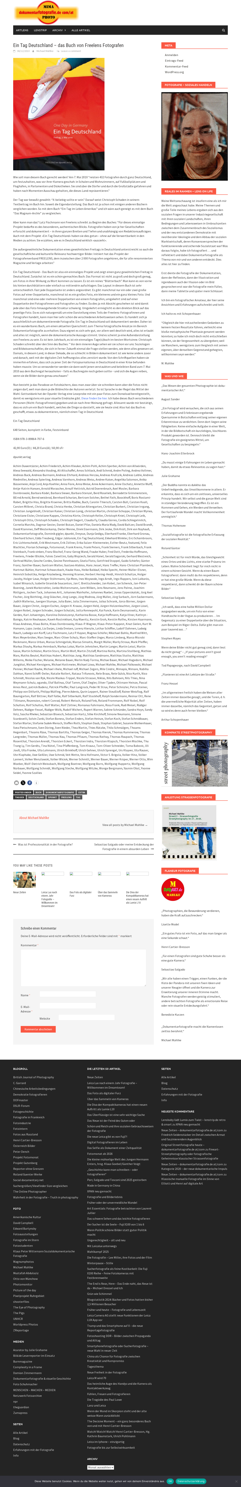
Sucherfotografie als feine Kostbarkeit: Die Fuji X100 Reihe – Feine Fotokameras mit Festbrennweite (117, 1273)
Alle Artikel (81, 30)
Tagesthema (95, 1366)
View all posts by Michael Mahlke (125, 825)
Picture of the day (24, 1290)
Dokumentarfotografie (60, 792)
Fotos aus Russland (25, 1134)
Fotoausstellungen (25, 1234)
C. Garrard (19, 1083)
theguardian (21, 1407)
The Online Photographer (30, 1191)
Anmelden (171, 55)
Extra (81, 792)
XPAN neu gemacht (99, 1191)
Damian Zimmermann (27, 1373)
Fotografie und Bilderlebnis (105, 1197)
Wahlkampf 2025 (98, 1251)
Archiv (57, 30)
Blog (16, 1438)
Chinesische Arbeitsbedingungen (34, 1088)
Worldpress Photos (25, 1324)
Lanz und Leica (96, 1405)
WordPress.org (174, 72)
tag (78, 797)
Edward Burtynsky (24, 1228)
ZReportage (21, 1330)
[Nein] (236, 1481)
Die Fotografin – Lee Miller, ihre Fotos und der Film (119, 1257)
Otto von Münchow (25, 1279)
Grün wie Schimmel (99, 1294)
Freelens (66, 797)
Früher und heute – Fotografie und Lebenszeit (116, 1310)
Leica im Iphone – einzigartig (105, 1442)
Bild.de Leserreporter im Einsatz (34, 1355)
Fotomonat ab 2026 (100, 1154)
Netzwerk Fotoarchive (27, 1396)
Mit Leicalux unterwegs (102, 1246)
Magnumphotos (23, 1261)
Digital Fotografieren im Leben (107, 1142)
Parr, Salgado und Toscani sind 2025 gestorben (116, 1180)
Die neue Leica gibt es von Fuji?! (107, 1136)
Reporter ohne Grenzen (28, 1169)
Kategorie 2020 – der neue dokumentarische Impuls (194, 1169)
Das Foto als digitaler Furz (104, 1093)
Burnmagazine (22, 1361)
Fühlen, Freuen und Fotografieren (108, 1394)
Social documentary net (28, 1180)
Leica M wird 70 (96, 1378)
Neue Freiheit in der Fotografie (107, 1372)
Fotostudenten (23, 1245)
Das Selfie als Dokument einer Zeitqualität (114, 1148)
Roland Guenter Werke (27, 1174)
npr (15, 1401)
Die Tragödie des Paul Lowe (104, 1399)
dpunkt (52, 797)
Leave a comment (71, 51)
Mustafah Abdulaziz (26, 1273)
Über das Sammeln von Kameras (108, 1099)
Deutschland (36, 797)
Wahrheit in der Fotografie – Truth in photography (45, 1197)
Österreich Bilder (24, 1146)
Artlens (22, 30)
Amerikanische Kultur (27, 1217)
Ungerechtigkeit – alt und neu (106, 1240)
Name (25, 995)
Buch (38, 792)
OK (170, 1481)
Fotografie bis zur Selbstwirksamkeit (111, 1447)
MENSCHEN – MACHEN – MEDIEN (34, 1390)
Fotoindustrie (22, 1123)
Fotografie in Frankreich (28, 1117)
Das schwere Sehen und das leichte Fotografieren (118, 1218)
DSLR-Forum (21, 1106)
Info (16, 1455)
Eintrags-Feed (174, 60)
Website (45, 1018)
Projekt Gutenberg (25, 1163)
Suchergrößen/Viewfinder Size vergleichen (40, 1186)
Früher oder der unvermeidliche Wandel (112, 1202)
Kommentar (30, 945)
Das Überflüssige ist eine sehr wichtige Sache (116, 1115)
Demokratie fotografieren (30, 1094)
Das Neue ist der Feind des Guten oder (111, 1120)
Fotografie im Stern (26, 1240)
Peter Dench (21, 1151)
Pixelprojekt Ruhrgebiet (28, 1296)
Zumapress (20, 1413)
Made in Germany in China (103, 1185)
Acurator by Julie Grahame (30, 1350)
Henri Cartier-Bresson (27, 1140)
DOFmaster (20, 1100)
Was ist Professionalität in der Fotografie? (45, 844)
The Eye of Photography (29, 1307)
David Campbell (23, 1223)
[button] (16, 782)
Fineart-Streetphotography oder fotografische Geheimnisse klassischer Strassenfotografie (190, 1153)
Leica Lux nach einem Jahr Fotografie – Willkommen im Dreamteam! (49, 899)
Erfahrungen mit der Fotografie (33, 1450)
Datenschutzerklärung (191, 1481)
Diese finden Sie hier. (94, 398)
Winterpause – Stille (100, 1263)
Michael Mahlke (45, 51)
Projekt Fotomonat (26, 1157)
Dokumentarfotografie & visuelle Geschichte (42, 1378)
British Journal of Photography (33, 1077)
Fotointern (20, 1129)
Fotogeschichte (23, 1111)
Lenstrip (40, 30)
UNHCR (18, 1319)
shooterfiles (21, 1301)
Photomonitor (22, 1284)
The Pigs (18, 1313)
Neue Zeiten (19, 892)
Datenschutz (21, 1444)
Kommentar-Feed (176, 66)
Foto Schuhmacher (25, 1384)
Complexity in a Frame (27, 1367)
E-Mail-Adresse (27, 1009)
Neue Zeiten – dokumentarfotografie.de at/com (192, 1130)
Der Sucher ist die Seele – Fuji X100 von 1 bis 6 (115, 1224)
